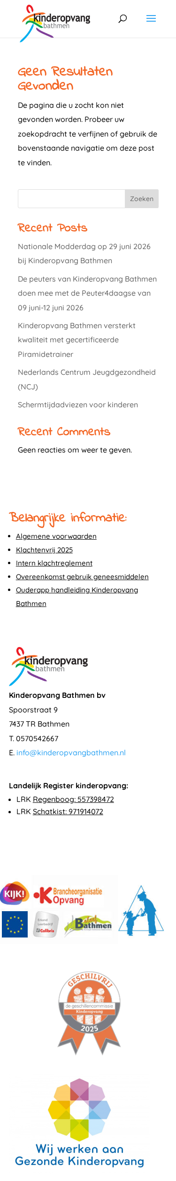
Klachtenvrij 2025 (44, 549)
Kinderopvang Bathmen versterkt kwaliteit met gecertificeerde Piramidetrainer (77, 340)
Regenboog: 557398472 (73, 799)
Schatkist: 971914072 (68, 811)
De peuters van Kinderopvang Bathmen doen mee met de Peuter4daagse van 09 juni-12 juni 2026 (87, 293)
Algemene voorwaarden (56, 536)
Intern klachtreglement (54, 562)
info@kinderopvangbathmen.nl (71, 752)
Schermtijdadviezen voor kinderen (78, 404)
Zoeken (141, 198)
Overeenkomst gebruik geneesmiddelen (82, 576)
